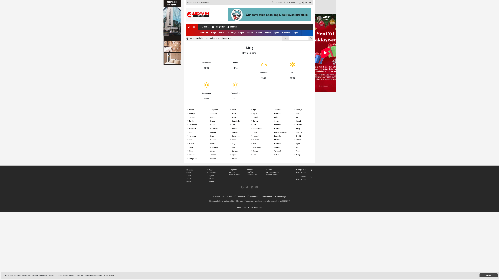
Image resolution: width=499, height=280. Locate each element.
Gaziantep (214, 128)
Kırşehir (298, 136)
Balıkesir (277, 113)
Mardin (191, 143)
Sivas (212, 151)
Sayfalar (250, 172)
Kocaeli (213, 140)
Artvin (234, 113)
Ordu (191, 147)
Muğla (234, 143)
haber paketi (239, 210)
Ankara (234, 159)
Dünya (213, 33)
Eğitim (277, 33)
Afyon (234, 110)
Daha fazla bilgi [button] (109, 275)
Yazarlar (233, 27)
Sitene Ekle (219, 196)
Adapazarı (257, 147)
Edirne (234, 125)
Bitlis (276, 117)
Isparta (213, 132)
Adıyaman (214, 110)
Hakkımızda (254, 196)
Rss (230, 196)
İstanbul (235, 132)
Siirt (297, 147)
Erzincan (277, 125)
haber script (272, 210)
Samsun (277, 147)
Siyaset (250, 33)
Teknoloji (231, 33)
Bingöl (255, 117)
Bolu (297, 117)
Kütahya (256, 140)
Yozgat (298, 155)
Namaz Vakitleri (272, 175)
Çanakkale (236, 121)
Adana (191, 110)
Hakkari (277, 128)
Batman (192, 117)
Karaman (192, 136)
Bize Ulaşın (291, 2)
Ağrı (254, 110)
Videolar (205, 27)
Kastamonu (236, 136)
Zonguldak (193, 159)
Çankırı (255, 121)
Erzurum (299, 125)
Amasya (299, 110)
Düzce (212, 125)
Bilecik (234, 117)
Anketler (232, 172)
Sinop (191, 151)
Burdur (191, 121)
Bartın (298, 113)
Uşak (234, 155)
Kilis (190, 140)
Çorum (276, 121)
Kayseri (255, 136)
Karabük (299, 132)
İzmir (255, 132)
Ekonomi (204, 33)
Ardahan (213, 113)
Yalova (277, 155)
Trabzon (192, 155)
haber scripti (249, 210)
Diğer (295, 33)
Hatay (298, 128)
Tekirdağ (277, 151)
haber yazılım (261, 210)
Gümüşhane (257, 128)
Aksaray (277, 110)
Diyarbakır (193, 125)
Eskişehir (192, 128)
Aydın (255, 113)
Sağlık (241, 33)
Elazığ (255, 125)
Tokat (298, 151)
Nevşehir (277, 143)
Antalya (192, 113)
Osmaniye (214, 147)
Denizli (298, 121)
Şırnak (255, 151)
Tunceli (213, 155)
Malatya (277, 140)
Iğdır (190, 132)
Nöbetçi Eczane (235, 175)
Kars (212, 136)
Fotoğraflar (220, 27)
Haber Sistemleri (255, 207)
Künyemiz (240, 196)
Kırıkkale (277, 136)
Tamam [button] (488, 275)
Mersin (212, 143)
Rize (233, 147)
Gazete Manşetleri (272, 172)
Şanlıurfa (235, 151)
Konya (234, 140)
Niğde (298, 143)
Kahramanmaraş (280, 132)
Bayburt (213, 117)
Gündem (286, 33)
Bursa (212, 121)
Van (254, 155)
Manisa (298, 140)
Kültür (221, 33)
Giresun (234, 128)
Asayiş (259, 33)
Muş (254, 143)
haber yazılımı (227, 210)
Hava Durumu (252, 175)
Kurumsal (278, 2)
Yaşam (268, 33)
